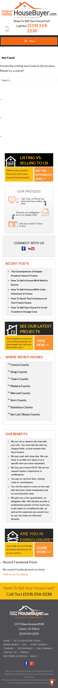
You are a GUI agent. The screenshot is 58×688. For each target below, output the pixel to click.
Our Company (44, 648)
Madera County (20, 386)
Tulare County (19, 379)
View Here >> (43, 341)
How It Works (38, 644)
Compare (8, 648)
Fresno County (19, 364)
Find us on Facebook (15, 574)
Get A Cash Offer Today (26, 640)
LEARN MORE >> (43, 548)
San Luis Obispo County (25, 414)
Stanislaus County (21, 407)
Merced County (20, 393)
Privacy (24, 652)
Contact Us (10, 652)
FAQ (24, 644)
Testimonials (24, 648)
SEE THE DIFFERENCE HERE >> (43, 171)
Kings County (18, 372)
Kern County (18, 400)
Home (6, 640)
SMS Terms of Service (15, 656)
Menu (32, 41)
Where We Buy (11, 644)
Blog (33, 656)
